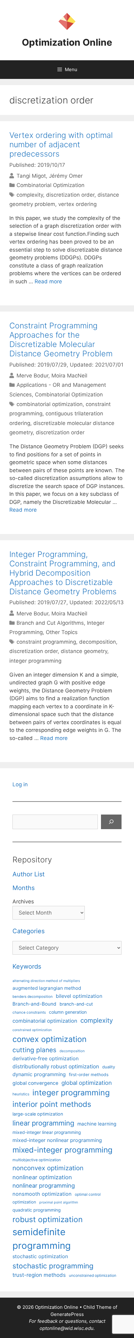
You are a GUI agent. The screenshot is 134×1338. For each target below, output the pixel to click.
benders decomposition (32, 996)
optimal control (88, 1194)
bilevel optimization (79, 996)
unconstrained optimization (92, 1275)
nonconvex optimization (48, 1168)
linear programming (43, 1123)
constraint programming (46, 642)
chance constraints (29, 1012)
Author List (28, 874)
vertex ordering (77, 204)
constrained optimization (32, 1030)
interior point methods (51, 1104)
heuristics (20, 1094)
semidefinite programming (41, 1238)
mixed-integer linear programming (46, 1132)
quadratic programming (36, 1209)
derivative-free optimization (45, 1058)
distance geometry (84, 651)
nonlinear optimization (42, 1177)
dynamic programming (39, 1074)
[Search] (111, 822)
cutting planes (34, 1050)
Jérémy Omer (66, 176)
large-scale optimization (37, 1114)
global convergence (35, 1083)
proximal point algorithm (58, 1202)
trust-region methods (39, 1275)
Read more (48, 281)
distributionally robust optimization (55, 1066)
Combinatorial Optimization (50, 185)
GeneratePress (67, 1314)
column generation (68, 1012)
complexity (30, 195)
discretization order (70, 195)
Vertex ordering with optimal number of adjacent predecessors (61, 144)
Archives (23, 901)
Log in (20, 784)
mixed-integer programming (62, 1149)
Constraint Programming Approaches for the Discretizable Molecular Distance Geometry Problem (60, 339)
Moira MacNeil (69, 375)
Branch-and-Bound (34, 1004)
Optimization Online (67, 42)
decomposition (97, 642)
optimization (24, 1201)
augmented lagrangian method (46, 988)
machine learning (96, 1124)
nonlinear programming (43, 1185)
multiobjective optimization (36, 1160)
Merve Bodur (32, 375)
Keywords (26, 966)
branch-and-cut (76, 1004)
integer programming (35, 661)
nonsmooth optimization (42, 1194)
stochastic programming (52, 1266)
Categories (28, 931)
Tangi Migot (31, 176)
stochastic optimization (40, 1256)
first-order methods (88, 1074)
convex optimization (49, 1039)
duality (108, 1066)
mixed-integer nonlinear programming (57, 1140)
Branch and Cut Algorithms (50, 623)
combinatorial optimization (50, 404)
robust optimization (47, 1219)
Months (23, 888)
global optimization (86, 1082)
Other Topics (62, 632)
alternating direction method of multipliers (46, 981)
